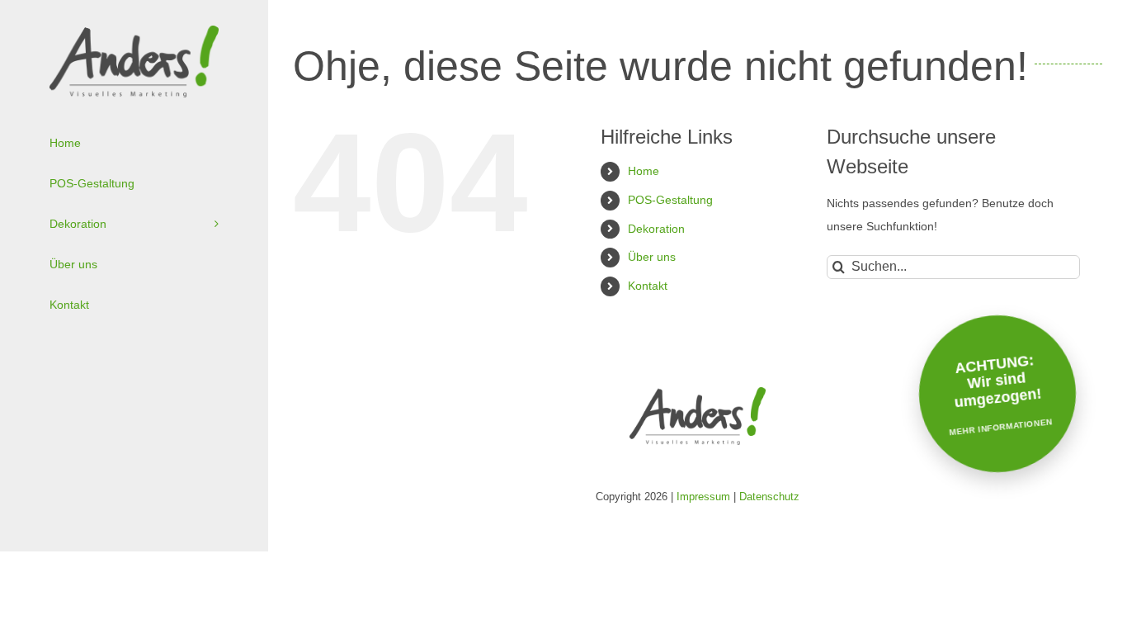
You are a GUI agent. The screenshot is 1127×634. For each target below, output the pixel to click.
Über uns (652, 256)
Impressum (703, 496)
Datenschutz (769, 496)
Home (643, 170)
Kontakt (647, 285)
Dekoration (656, 228)
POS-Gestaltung (670, 199)
